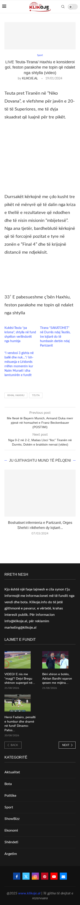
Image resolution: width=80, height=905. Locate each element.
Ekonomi (11, 830)
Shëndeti (11, 842)
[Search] (63, 6)
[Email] (63, 876)
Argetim (10, 854)
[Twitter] (26, 876)
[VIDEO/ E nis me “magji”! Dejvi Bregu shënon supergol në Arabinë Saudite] (17, 660)
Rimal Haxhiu (15, 395)
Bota (8, 784)
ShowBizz (12, 819)
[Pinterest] (44, 876)
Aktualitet (12, 772)
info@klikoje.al (15, 621)
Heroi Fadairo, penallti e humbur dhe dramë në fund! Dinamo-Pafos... (20, 723)
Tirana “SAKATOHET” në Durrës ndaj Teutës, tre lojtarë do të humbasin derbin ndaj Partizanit (55, 336)
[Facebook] (16, 876)
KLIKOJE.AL (30, 78)
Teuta (36, 395)
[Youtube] (54, 876)
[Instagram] (35, 876)
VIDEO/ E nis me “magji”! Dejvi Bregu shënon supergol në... (19, 678)
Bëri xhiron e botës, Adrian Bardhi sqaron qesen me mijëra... (57, 678)
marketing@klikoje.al (20, 627)
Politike (10, 795)
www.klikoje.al (29, 893)
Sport (8, 807)
